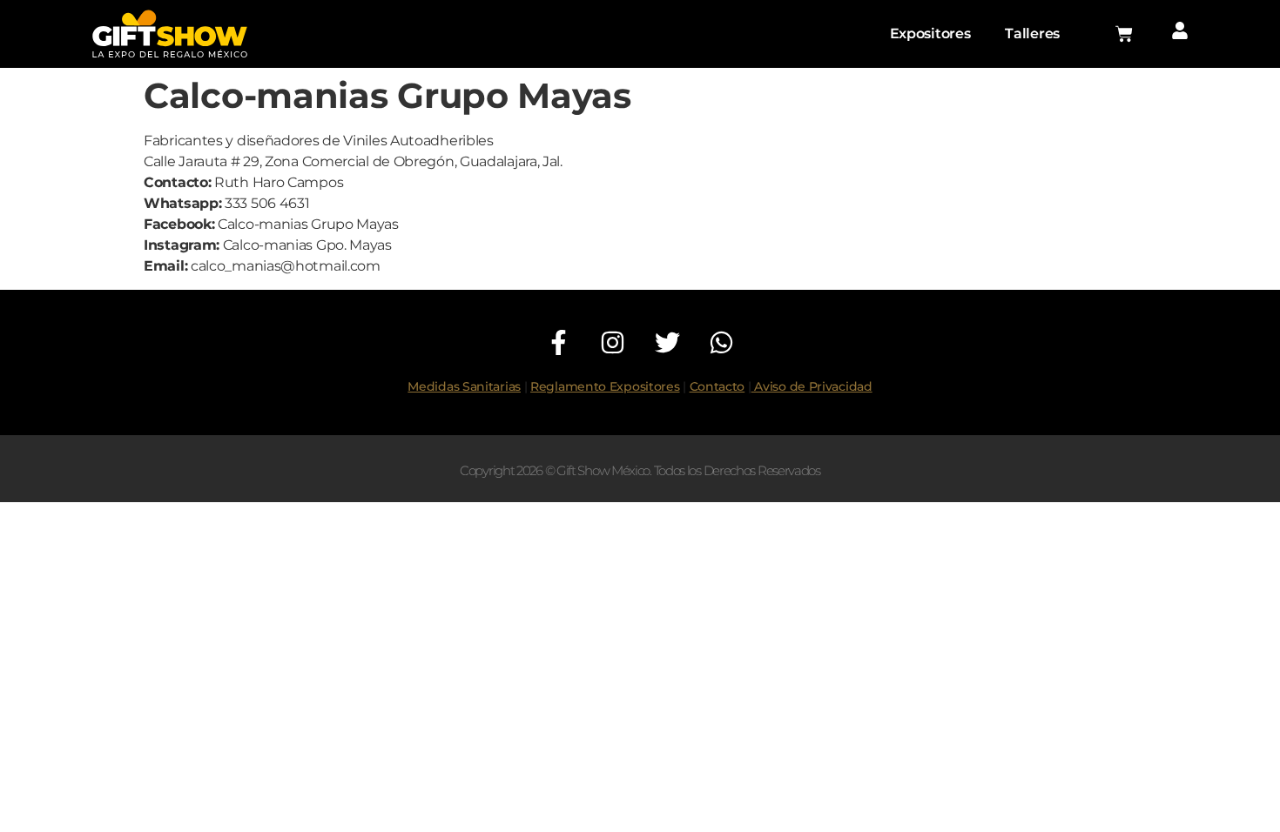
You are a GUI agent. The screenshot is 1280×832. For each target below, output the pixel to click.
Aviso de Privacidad (811, 386)
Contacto (717, 386)
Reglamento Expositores (604, 386)
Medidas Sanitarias (464, 386)
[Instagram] (613, 342)
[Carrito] (1124, 34)
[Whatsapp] (721, 342)
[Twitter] (667, 342)
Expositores (930, 33)
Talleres (1032, 33)
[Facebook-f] (558, 342)
